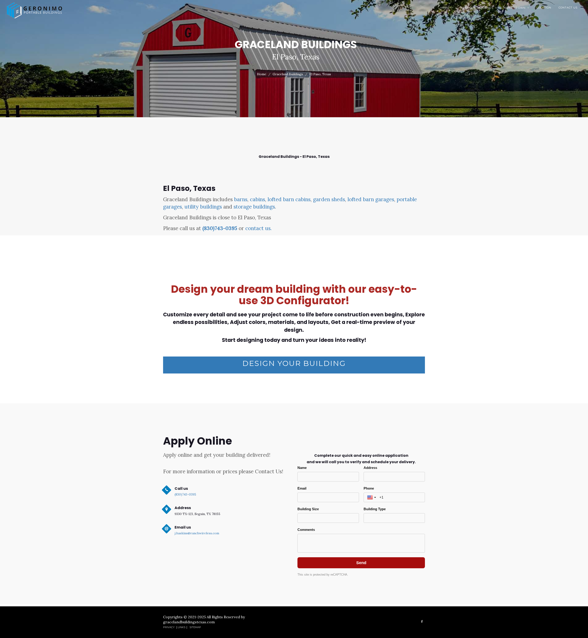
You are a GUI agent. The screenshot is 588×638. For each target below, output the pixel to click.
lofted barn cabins (289, 199)
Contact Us (568, 7)
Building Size (308, 509)
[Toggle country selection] (372, 497)
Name (302, 468)
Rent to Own (516, 7)
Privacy (169, 627)
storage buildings (254, 206)
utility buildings (203, 206)
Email (301, 488)
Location (544, 7)
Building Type (375, 509)
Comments (306, 530)
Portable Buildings (478, 7)
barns (240, 199)
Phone (369, 488)
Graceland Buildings (288, 74)
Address (370, 468)
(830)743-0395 (219, 228)
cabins (257, 199)
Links (181, 627)
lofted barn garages (371, 199)
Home (447, 7)
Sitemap (195, 627)
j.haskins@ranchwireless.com (197, 533)
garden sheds (329, 199)
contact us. (258, 228)
